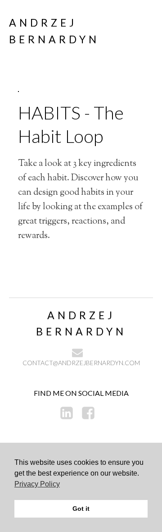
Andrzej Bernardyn (54, 31)
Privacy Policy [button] (37, 484)
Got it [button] (81, 508)
